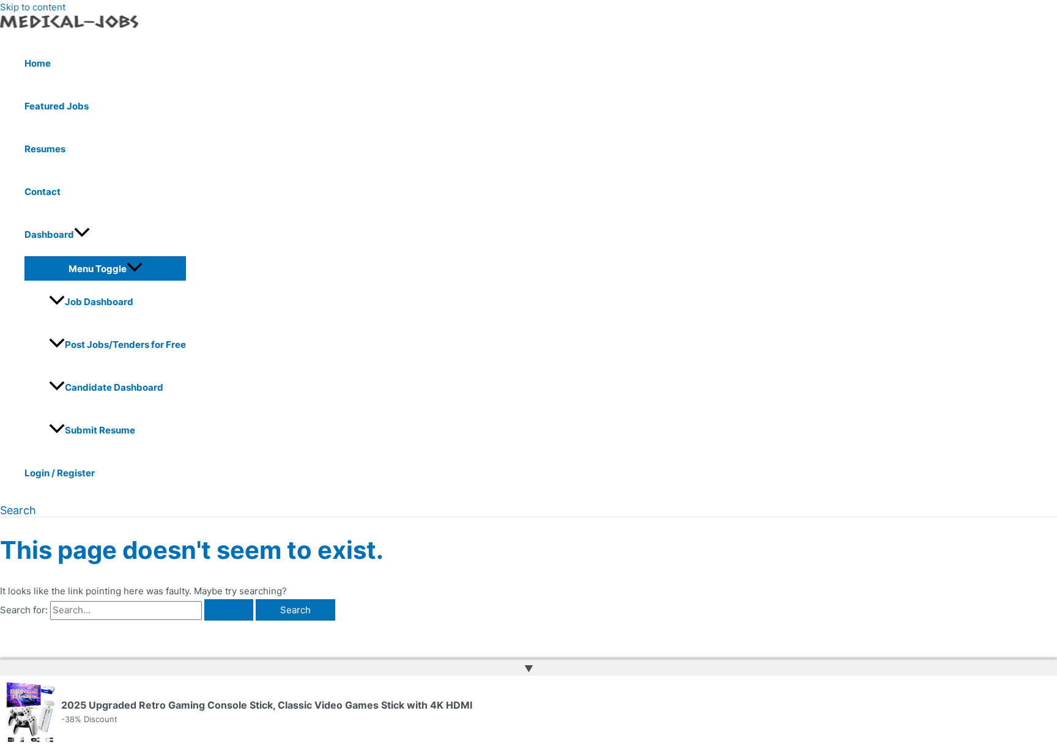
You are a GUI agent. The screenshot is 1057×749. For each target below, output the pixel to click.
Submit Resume (100, 430)
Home (37, 63)
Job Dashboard (99, 302)
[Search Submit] (228, 610)
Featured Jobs (56, 106)
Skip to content (32, 7)
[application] (82, 234)
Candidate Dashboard (114, 387)
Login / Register (59, 473)
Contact (42, 191)
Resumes (44, 149)
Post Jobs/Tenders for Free (125, 344)
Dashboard (49, 234)
